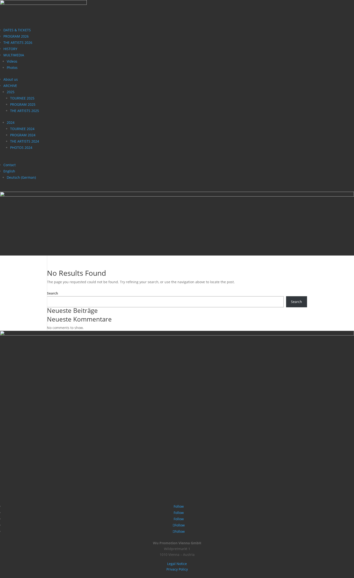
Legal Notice (177, 563)
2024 (10, 122)
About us (10, 79)
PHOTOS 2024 (21, 147)
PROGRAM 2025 (22, 104)
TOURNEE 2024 (22, 128)
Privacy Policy (177, 569)
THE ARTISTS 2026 (17, 42)
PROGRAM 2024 (22, 135)
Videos (12, 61)
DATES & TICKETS (17, 30)
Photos (12, 67)
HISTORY (10, 48)
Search (52, 293)
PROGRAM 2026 (16, 36)
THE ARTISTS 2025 (24, 110)
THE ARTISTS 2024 (24, 141)
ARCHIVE (10, 85)
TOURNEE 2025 (22, 98)
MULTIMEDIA (13, 55)
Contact (9, 165)
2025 (10, 92)
